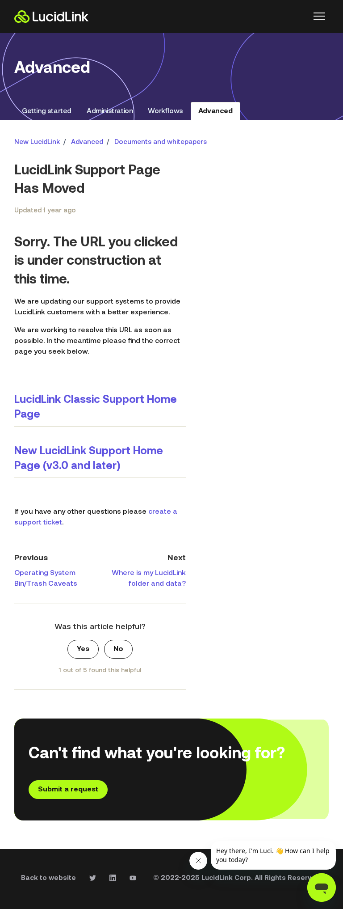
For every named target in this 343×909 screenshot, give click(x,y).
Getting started (46, 111)
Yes (83, 649)
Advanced (215, 111)
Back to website (48, 878)
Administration (110, 111)
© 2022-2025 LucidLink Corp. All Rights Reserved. (237, 878)
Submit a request (68, 789)
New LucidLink (37, 142)
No (118, 649)
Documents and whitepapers (160, 142)
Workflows (165, 111)
